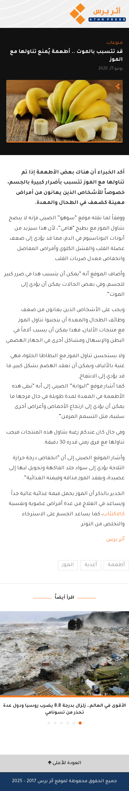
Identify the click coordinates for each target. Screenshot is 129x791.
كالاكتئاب (114, 514)
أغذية (91, 565)
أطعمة (116, 565)
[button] (5, 667)
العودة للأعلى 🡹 (64, 763)
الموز (68, 565)
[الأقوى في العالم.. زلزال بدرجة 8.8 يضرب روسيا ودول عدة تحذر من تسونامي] (64, 654)
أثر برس (115, 540)
